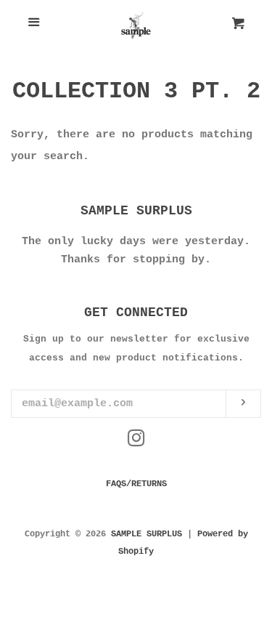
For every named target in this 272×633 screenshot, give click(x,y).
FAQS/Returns (136, 484)
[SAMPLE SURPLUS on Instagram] (136, 442)
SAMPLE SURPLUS (146, 534)
